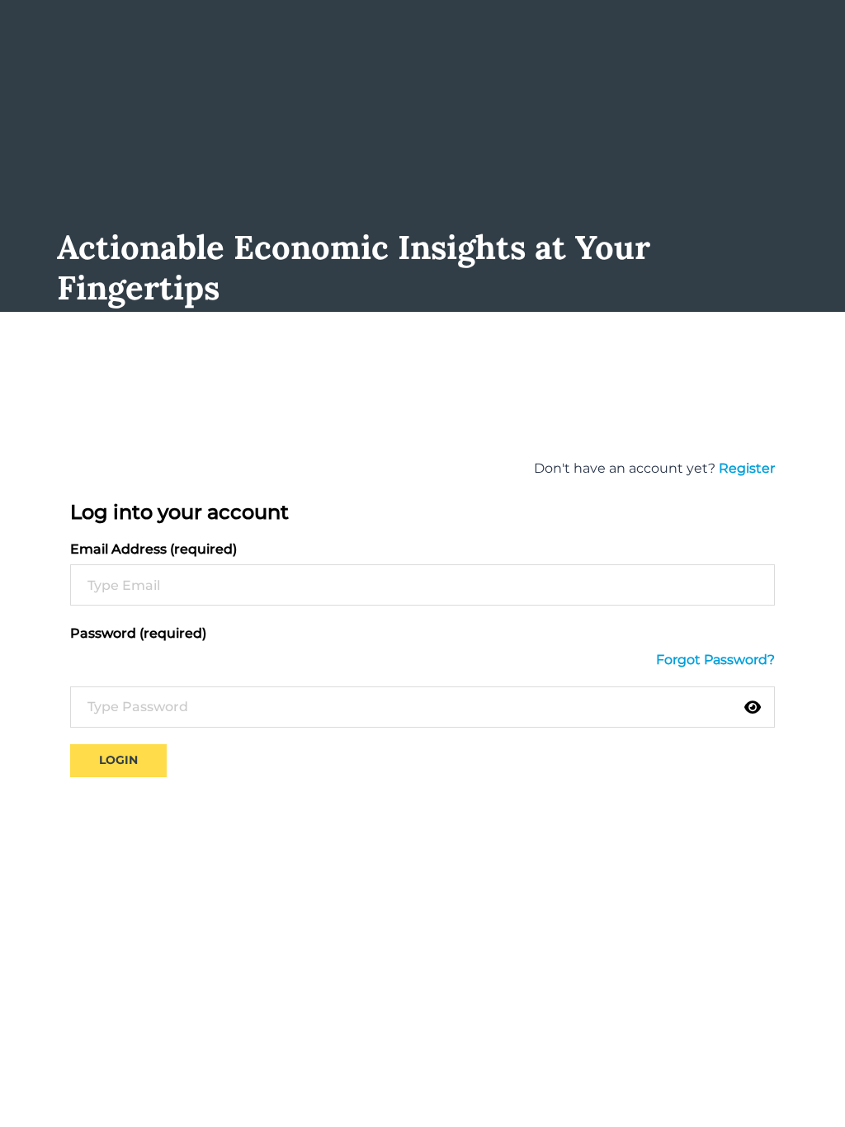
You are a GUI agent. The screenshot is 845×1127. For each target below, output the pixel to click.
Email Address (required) (153, 549)
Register (747, 468)
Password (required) (138, 633)
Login (118, 759)
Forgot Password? (715, 659)
